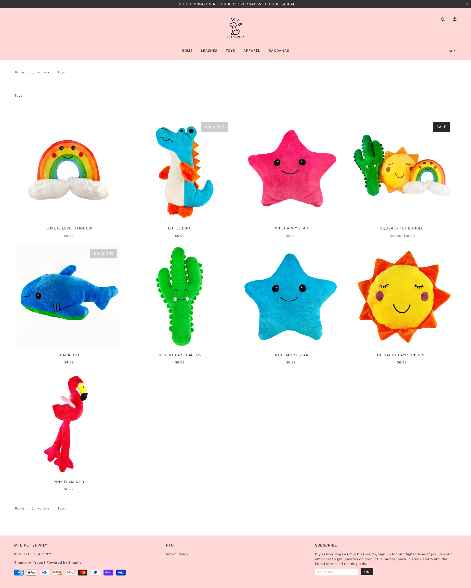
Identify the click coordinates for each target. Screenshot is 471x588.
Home (19, 72)
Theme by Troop (28, 562)
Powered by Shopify (64, 562)
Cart (452, 51)
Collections (40, 72)
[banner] (235, 27)
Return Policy (176, 554)
